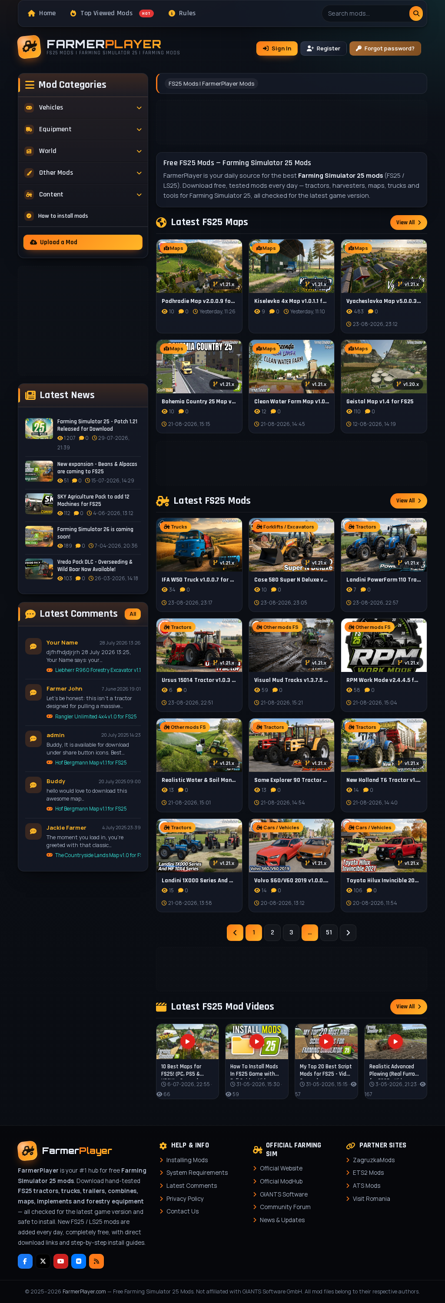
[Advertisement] (83, 320)
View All (405, 222)
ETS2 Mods (368, 1173)
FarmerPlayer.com (84, 1291)
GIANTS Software (284, 1194)
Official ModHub (281, 1181)
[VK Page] (78, 1261)
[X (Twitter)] (43, 1261)
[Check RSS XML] (96, 1261)
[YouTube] (60, 1261)
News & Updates (282, 1220)
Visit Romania (371, 1199)
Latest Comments (191, 1186)
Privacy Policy (185, 1199)
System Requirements (197, 1173)
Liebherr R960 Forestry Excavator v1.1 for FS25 (98, 670)
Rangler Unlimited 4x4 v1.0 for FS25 (96, 716)
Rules (187, 13)
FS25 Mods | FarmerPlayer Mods (211, 83)
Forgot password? (390, 48)
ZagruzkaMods (374, 1160)
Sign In (281, 48)
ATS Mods (366, 1186)
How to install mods (63, 216)
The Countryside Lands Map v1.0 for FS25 (98, 855)
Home (47, 13)
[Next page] (348, 932)
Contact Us (182, 1211)
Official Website (281, 1168)
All (133, 614)
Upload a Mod (58, 242)
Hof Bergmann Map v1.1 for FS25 (91, 762)
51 (329, 932)
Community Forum (285, 1207)
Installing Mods (187, 1160)
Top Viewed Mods (115, 13)
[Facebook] (25, 1261)
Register (328, 48)
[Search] (416, 13)
